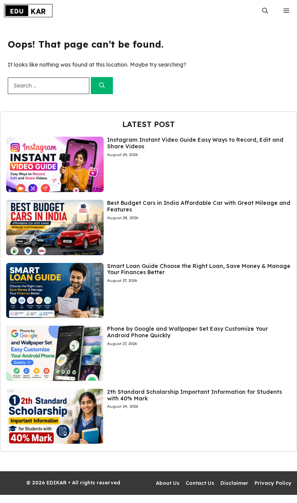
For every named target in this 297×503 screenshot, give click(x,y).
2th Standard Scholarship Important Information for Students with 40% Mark (194, 395)
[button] (265, 10)
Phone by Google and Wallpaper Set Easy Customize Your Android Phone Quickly (187, 332)
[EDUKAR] (28, 10)
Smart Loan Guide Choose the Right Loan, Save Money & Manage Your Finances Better (198, 269)
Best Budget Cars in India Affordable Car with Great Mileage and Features (198, 206)
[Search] (102, 85)
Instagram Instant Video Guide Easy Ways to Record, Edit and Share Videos (195, 143)
